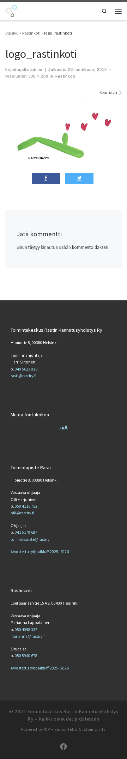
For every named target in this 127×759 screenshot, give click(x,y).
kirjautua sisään (56, 247)
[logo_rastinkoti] (63, 136)
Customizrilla (92, 729)
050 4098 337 (26, 629)
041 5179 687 (26, 532)
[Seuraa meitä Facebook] (63, 747)
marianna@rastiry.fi (28, 636)
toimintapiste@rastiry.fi (32, 539)
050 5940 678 (26, 655)
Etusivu (12, 33)
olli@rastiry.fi (22, 512)
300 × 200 (37, 76)
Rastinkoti (31, 33)
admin (36, 69)
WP (47, 729)
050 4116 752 (26, 506)
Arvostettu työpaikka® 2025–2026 (40, 551)
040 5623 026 (26, 369)
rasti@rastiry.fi (23, 375)
